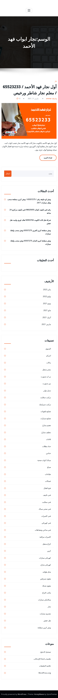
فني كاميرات (46, 516)
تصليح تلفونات (46, 411)
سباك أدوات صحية (44, 460)
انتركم (48, 355)
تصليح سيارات (45, 418)
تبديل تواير (47, 390)
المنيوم (48, 348)
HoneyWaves (39, 694)
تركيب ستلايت (45, 397)
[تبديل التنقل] (29, 10)
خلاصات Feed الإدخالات (42, 659)
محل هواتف (47, 572)
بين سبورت (47, 383)
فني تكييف (47, 495)
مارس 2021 (46, 324)
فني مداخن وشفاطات (43, 530)
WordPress (22, 694)
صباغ (49, 467)
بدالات (48, 362)
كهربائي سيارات (45, 558)
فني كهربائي (46, 523)
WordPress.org (45, 673)
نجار (56, 81)
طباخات (48, 474)
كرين (49, 551)
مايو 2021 (47, 310)
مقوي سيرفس (45, 578)
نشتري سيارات (45, 613)
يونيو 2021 (47, 303)
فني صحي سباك (45, 509)
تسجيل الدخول (45, 652)
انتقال (8, 173)
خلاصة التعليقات (45, 666)
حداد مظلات (46, 446)
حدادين (48, 453)
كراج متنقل (47, 544)
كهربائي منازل (45, 564)
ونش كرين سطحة (44, 627)
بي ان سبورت (46, 376)
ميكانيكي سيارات (44, 599)
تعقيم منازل (46, 425)
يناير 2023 (47, 289)
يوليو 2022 (47, 296)
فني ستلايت (46, 502)
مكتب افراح (46, 592)
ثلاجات (48, 439)
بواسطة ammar (51, 98)
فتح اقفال (47, 488)
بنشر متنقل (46, 369)
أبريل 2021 (47, 317)
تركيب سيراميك (45, 404)
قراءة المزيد (48, 158)
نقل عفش (47, 620)
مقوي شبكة (46, 585)
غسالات (48, 481)
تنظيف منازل (46, 432)
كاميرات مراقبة (45, 537)
